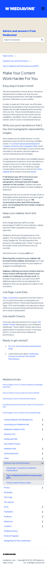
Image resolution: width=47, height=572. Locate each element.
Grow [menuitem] (6, 507)
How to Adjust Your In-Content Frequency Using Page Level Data (22, 386)
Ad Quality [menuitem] (8, 492)
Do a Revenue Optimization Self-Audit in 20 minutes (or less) (23, 405)
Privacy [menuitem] (7, 487)
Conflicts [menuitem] (8, 526)
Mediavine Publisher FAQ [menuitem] (14, 429)
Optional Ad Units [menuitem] (11, 453)
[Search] (42, 40)
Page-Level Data (10, 297)
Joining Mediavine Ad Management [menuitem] (18, 419)
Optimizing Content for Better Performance (19, 399)
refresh (33, 171)
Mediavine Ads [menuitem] (10, 448)
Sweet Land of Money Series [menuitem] (18, 482)
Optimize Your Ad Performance (16, 61)
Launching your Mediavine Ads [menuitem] (16, 424)
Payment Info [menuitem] (9, 434)
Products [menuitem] (8, 516)
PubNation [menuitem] (8, 511)
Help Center (8, 56)
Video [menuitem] (6, 458)
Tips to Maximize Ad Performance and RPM (21, 66)
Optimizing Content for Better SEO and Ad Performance (23, 356)
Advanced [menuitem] (8, 521)
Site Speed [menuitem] (9, 502)
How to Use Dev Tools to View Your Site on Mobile (21, 393)
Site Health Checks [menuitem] (12, 444)
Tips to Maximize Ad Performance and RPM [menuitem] (23, 476)
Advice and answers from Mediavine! (19, 33)
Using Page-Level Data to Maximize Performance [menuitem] (21, 469)
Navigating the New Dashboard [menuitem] (17, 540)
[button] (42, 419)
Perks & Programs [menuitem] (11, 536)
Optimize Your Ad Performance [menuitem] (17, 463)
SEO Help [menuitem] (8, 497)
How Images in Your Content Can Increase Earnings (21, 413)
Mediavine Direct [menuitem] (11, 531)
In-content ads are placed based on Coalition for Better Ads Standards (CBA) (21, 144)
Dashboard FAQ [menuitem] (10, 439)
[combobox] (21, 40)
